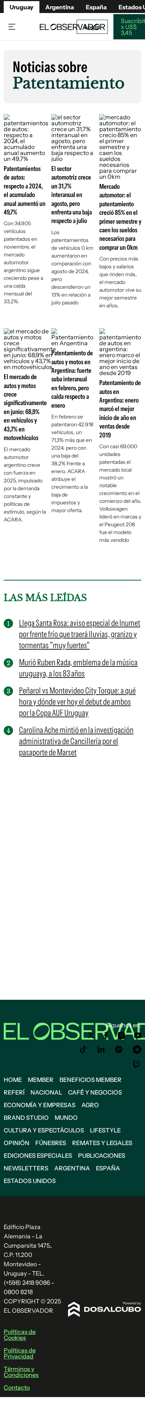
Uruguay (21, 7)
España (108, 1168)
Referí (14, 1092)
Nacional (46, 1092)
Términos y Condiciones (21, 1371)
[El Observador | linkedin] (101, 1049)
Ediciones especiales (38, 1155)
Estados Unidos (30, 1180)
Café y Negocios (95, 1092)
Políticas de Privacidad (20, 1353)
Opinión (16, 1143)
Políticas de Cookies (20, 1334)
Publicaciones (101, 1155)
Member (41, 1079)
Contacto (17, 1387)
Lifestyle (105, 1130)
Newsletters (26, 1168)
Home (13, 1079)
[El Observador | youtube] (137, 1035)
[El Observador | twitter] (91, 1035)
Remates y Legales (102, 1143)
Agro (90, 1105)
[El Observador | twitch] (136, 1064)
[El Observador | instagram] (121, 1035)
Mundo (66, 1117)
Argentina (59, 7)
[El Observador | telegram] (136, 1049)
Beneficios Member (90, 1079)
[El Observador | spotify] (119, 1049)
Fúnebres (50, 1143)
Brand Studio (26, 1117)
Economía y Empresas (39, 1105)
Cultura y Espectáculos (44, 1130)
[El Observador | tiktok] (83, 1049)
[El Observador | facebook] (106, 1035)
